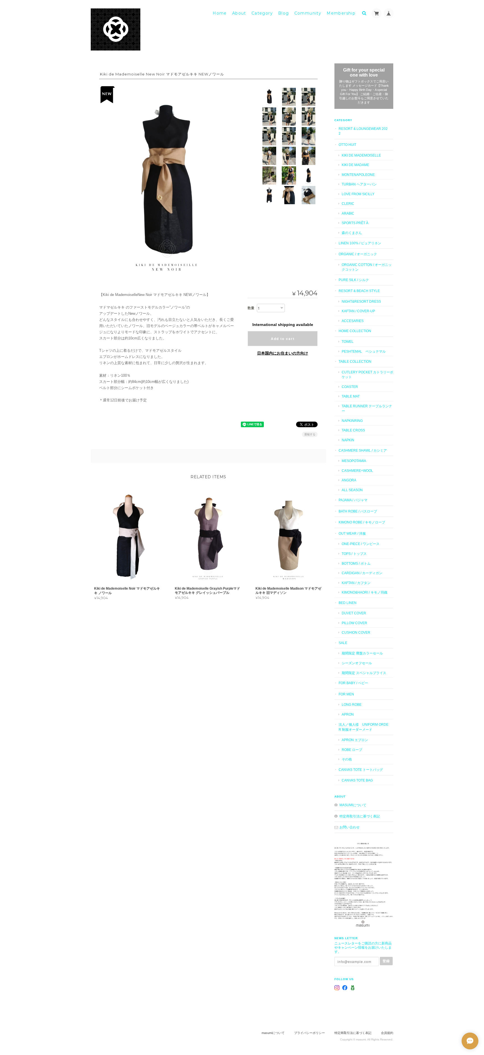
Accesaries (353, 321)
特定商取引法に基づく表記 (359, 816)
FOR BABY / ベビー (353, 683)
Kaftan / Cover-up (358, 311)
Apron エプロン (355, 740)
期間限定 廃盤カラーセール (362, 653)
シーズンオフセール (357, 663)
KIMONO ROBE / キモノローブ (362, 522)
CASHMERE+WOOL (357, 470)
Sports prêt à (355, 223)
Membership (341, 13)
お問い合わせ (349, 827)
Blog (283, 13)
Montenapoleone (358, 174)
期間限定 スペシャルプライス (364, 673)
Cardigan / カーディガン (362, 573)
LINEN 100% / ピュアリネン (360, 243)
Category (262, 13)
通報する (309, 434)
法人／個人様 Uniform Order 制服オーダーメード (363, 727)
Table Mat (351, 396)
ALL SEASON (352, 490)
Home (220, 13)
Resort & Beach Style (359, 291)
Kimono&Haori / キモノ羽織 (364, 592)
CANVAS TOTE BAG (357, 780)
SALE (343, 643)
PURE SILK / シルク (354, 280)
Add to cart (283, 338)
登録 (386, 961)
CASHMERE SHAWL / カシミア (363, 450)
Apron (348, 714)
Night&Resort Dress (361, 301)
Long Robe (352, 704)
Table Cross (353, 430)
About (239, 13)
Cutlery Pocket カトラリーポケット (367, 374)
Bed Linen (348, 603)
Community (308, 13)
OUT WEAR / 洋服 (352, 533)
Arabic (348, 213)
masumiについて (352, 805)
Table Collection (355, 361)
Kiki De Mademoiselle (361, 155)
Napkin (348, 440)
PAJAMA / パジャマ (353, 500)
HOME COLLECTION (355, 331)
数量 (251, 308)
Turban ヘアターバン (359, 184)
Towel (347, 341)
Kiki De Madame (355, 165)
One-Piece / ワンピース (361, 544)
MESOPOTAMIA (354, 461)
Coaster (350, 387)
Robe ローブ (352, 749)
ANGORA (349, 480)
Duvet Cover (354, 613)
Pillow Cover (354, 623)
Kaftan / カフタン (356, 583)
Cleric (348, 203)
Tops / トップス (354, 553)
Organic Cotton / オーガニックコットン (367, 267)
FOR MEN (346, 694)
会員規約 (387, 1033)
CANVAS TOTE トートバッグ (361, 769)
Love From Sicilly (358, 194)
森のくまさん (352, 233)
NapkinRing (352, 420)
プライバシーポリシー (309, 1033)
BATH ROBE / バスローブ (358, 511)
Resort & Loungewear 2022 (363, 131)
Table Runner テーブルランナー (367, 408)
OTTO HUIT (347, 144)
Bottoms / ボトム (356, 563)
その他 (347, 759)
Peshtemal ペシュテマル (364, 351)
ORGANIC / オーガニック (358, 254)
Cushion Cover (356, 632)
